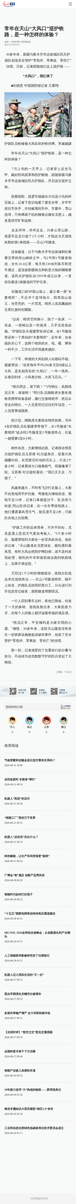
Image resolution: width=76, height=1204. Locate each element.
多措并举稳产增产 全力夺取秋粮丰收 (27, 1013)
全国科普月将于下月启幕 (20, 1051)
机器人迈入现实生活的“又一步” (24, 974)
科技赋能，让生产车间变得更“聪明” (27, 856)
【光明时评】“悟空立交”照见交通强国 (28, 1032)
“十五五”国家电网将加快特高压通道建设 (29, 913)
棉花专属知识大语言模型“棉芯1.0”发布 (28, 1108)
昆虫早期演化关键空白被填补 (22, 993)
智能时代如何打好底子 (18, 894)
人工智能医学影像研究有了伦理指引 (27, 955)
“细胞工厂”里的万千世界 (20, 817)
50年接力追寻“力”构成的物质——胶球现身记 (32, 1089)
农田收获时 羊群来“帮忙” (20, 779)
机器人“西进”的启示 (17, 798)
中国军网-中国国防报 (21, 42)
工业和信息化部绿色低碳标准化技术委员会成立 (34, 1127)
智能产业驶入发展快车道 (20, 1070)
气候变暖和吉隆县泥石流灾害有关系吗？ (29, 760)
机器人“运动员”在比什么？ (21, 836)
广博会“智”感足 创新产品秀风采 (24, 875)
